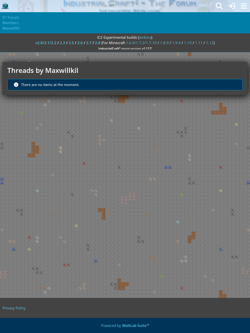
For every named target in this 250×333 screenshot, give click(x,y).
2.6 (80, 42)
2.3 (62, 42)
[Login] (231, 6)
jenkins (145, 37)
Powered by (125, 325)
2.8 (97, 42)
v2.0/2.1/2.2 (45, 42)
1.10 (188, 42)
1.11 (199, 42)
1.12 (210, 42)
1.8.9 (164, 42)
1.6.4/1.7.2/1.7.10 (141, 42)
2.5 (71, 42)
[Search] (219, 6)
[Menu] (244, 6)
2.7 (89, 42)
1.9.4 (176, 42)
